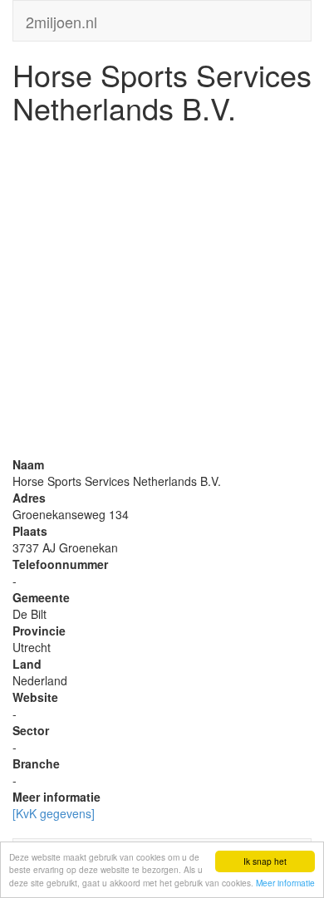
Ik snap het (265, 861)
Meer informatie (285, 882)
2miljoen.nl (61, 18)
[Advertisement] (162, 294)
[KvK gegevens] (53, 813)
